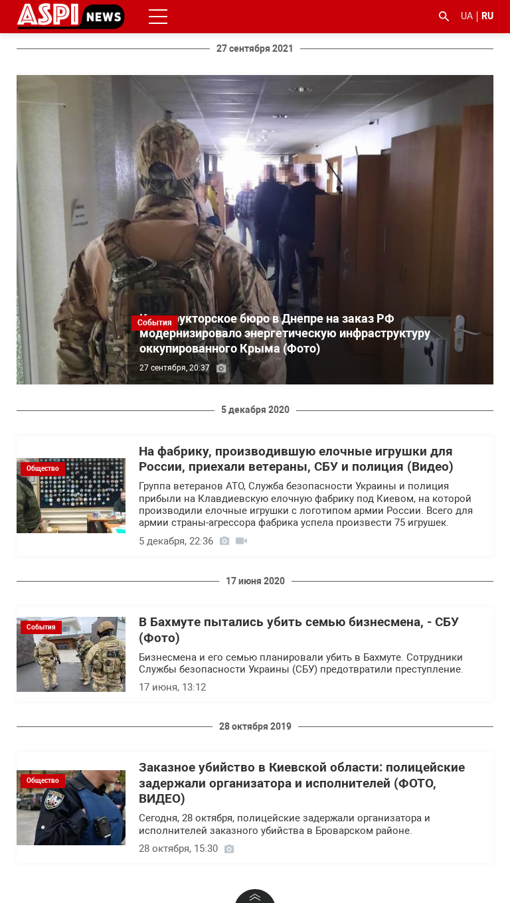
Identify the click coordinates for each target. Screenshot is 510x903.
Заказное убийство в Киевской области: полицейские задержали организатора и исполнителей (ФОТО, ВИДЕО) (302, 783)
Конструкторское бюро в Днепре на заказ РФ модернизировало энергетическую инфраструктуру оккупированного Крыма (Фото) (284, 333)
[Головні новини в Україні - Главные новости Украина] (71, 15)
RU (487, 16)
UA (467, 16)
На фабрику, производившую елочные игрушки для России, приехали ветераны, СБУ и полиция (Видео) (296, 459)
